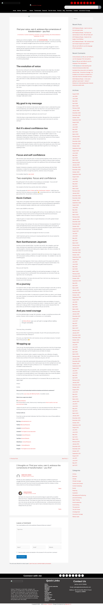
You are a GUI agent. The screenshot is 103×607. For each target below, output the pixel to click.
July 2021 (75, 233)
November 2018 (76, 292)
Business (75, 476)
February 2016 (76, 356)
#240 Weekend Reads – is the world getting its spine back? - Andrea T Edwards (81, 81)
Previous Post (14, 458)
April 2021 (75, 240)
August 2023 (76, 176)
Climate (74, 478)
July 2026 (75, 96)
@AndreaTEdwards (25, 424)
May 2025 (75, 129)
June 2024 (75, 153)
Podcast (59, 10)
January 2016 (76, 359)
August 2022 (76, 205)
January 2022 (76, 219)
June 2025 (75, 127)
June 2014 (75, 392)
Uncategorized (76, 512)
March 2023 (75, 188)
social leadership (43, 40)
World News (69, 10)
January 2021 (76, 247)
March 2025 (75, 134)
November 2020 (77, 252)
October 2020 (76, 254)
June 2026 (75, 98)
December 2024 (77, 141)
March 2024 (75, 160)
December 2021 (76, 221)
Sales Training (76, 500)
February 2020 (76, 273)
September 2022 (77, 202)
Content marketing (29, 34)
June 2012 (75, 432)
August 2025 (76, 122)
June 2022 (75, 207)
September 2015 (77, 366)
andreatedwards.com (26, 421)
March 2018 (75, 309)
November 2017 (76, 316)
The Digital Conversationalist (28, 431)
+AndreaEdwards (25, 445)
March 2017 (75, 328)
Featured (44, 10)
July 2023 (75, 179)
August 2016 (76, 342)
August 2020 (76, 259)
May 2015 (75, 375)
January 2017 (76, 333)
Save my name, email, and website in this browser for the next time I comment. (37, 552)
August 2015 (76, 368)
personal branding (44, 34)
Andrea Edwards (25, 438)
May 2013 (75, 408)
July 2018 (75, 302)
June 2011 (75, 460)
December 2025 (77, 113)
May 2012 (75, 434)
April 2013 (75, 411)
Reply (60, 488)
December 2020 (77, 250)
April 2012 (75, 437)
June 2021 (75, 236)
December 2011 (76, 446)
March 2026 (75, 105)
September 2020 (77, 257)
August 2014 (76, 389)
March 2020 (75, 271)
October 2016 (76, 340)
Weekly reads (76, 516)
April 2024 (75, 157)
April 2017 (75, 325)
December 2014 (76, 385)
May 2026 (75, 101)
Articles (74, 474)
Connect (76, 10)
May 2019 (75, 283)
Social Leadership (77, 502)
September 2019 (77, 280)
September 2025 (77, 120)
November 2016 (76, 337)
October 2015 (76, 363)
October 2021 (76, 226)
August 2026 (76, 94)
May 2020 (75, 266)
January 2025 (76, 139)
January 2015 (76, 382)
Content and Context (78, 483)
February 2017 (76, 330)
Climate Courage (77, 481)
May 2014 (75, 394)
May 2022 (75, 210)
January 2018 (76, 314)
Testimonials (37, 10)
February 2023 (76, 191)
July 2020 (75, 262)
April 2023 (75, 186)
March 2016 (75, 354)
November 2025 (77, 115)
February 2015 (76, 380)
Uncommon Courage (84, 10)
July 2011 (75, 458)
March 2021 (75, 243)
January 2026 (76, 110)
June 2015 (75, 373)
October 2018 (76, 295)
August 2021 (76, 231)
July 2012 (75, 429)
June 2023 (75, 181)
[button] (25, 11)
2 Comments (20, 34)
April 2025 (75, 131)
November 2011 (76, 448)
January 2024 (76, 165)
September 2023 (77, 174)
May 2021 (75, 238)
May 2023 (75, 183)
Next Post (65, 458)
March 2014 (75, 399)
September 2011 (77, 453)
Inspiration (37, 34)
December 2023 (77, 167)
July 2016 (75, 344)
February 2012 (76, 441)
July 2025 (75, 124)
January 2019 (76, 290)
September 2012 (77, 425)
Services (24, 10)
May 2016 (75, 349)
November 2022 (77, 198)
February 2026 (76, 108)
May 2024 (75, 155)
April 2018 (75, 306)
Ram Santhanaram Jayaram (43, 190)
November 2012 (76, 420)
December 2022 (77, 195)
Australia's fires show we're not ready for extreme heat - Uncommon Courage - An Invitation (83, 72)
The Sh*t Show (52, 10)
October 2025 (76, 117)
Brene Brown (27, 321)
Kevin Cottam (31, 190)
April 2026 (75, 103)
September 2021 (77, 228)
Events (74, 488)
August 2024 (76, 150)
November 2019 (76, 276)
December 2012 (76, 418)
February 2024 (76, 162)
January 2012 (76, 444)
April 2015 (75, 377)
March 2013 (75, 413)
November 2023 (77, 169)
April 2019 (75, 285)
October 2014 (76, 387)
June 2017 (75, 321)
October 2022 (76, 200)
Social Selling (76, 504)
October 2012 (76, 422)
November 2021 (76, 224)
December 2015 (76, 361)
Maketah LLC (68, 604)
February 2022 (76, 217)
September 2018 (77, 297)
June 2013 (75, 406)
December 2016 (76, 335)
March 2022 (75, 214)
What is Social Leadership (51, 586)
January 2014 (76, 401)
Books (31, 10)
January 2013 (76, 415)
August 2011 (76, 456)
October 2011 (76, 451)
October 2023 (76, 172)
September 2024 (77, 148)
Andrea (19, 10)
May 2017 (75, 323)
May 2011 (75, 463)
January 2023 (76, 193)
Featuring (75, 490)
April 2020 (75, 269)
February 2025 (76, 136)
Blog (64, 10)
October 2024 (76, 146)
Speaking (47, 588)
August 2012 (76, 427)
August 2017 (76, 318)
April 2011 (75, 465)
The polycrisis (76, 507)
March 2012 (75, 439)
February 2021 (76, 245)
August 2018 (76, 299)
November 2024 (77, 143)
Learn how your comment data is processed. (40, 563)
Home (14, 10)
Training (47, 590)
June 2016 (75, 347)
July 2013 (75, 403)
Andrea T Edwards (48, 604)
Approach (47, 587)
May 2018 (75, 304)
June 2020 (75, 264)
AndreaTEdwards (25, 428)
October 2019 (76, 278)
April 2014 (75, 396)
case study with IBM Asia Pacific (32, 394)
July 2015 (75, 370)
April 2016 (75, 351)
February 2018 (76, 311)
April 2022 (75, 212)
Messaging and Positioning (79, 495)
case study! (31, 174)
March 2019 (75, 288)
